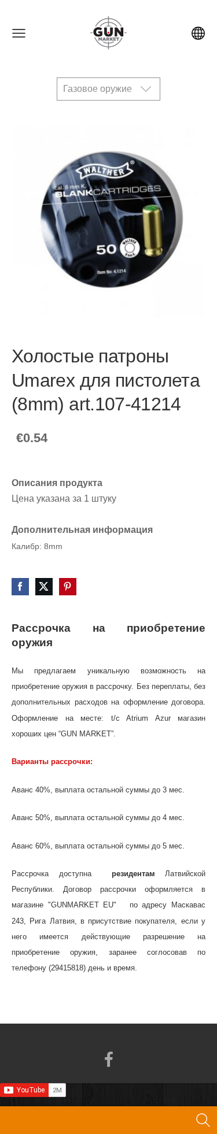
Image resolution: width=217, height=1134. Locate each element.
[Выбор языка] (198, 33)
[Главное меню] (19, 33)
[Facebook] (108, 1059)
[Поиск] (203, 1120)
